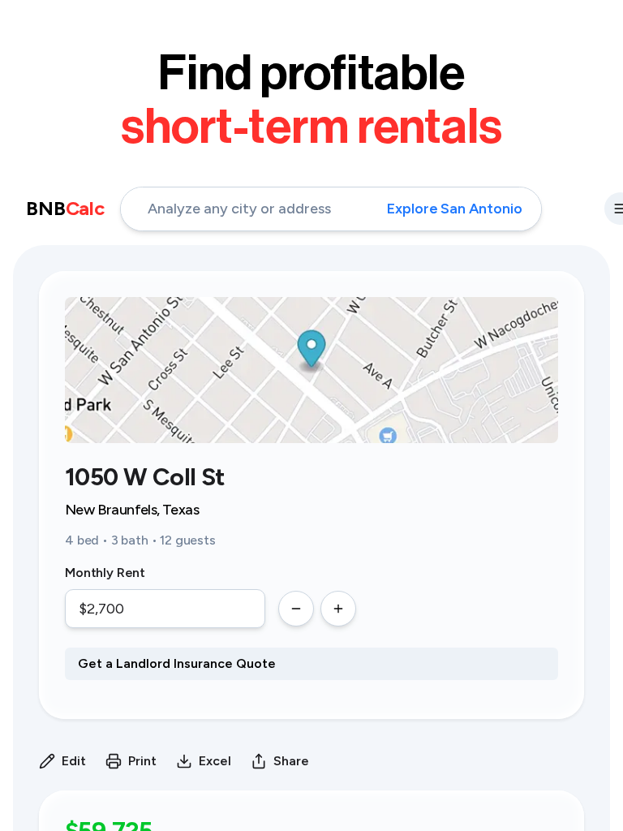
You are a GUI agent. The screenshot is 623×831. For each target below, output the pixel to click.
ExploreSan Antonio (454, 208)
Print (142, 761)
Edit (74, 761)
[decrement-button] (296, 608)
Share (291, 761)
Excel (215, 761)
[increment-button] (338, 608)
